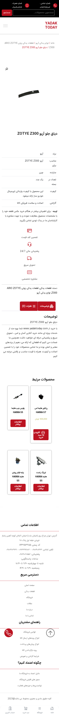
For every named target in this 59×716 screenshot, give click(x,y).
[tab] (47, 306)
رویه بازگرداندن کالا (29, 650)
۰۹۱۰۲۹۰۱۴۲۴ (17, 7)
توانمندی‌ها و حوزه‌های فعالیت (29, 686)
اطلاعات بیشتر (18, 423)
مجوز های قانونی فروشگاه (29, 679)
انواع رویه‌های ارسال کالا (29, 638)
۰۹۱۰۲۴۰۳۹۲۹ (11, 549)
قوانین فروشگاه (29, 632)
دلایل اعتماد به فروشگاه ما (29, 673)
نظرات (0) (27, 306)
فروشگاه (29, 597)
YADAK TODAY (51, 26)
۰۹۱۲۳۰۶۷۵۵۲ (25, 554)
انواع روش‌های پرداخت (29, 644)
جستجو (6, 13)
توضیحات (45, 306)
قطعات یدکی (45, 288)
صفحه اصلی (29, 585)
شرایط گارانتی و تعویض (29, 656)
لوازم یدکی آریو (42, 43)
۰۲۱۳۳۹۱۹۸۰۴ (45, 7)
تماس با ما (29, 616)
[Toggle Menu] (5, 25)
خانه (52, 43)
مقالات (29, 603)
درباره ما (29, 609)
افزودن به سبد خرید (39, 434)
